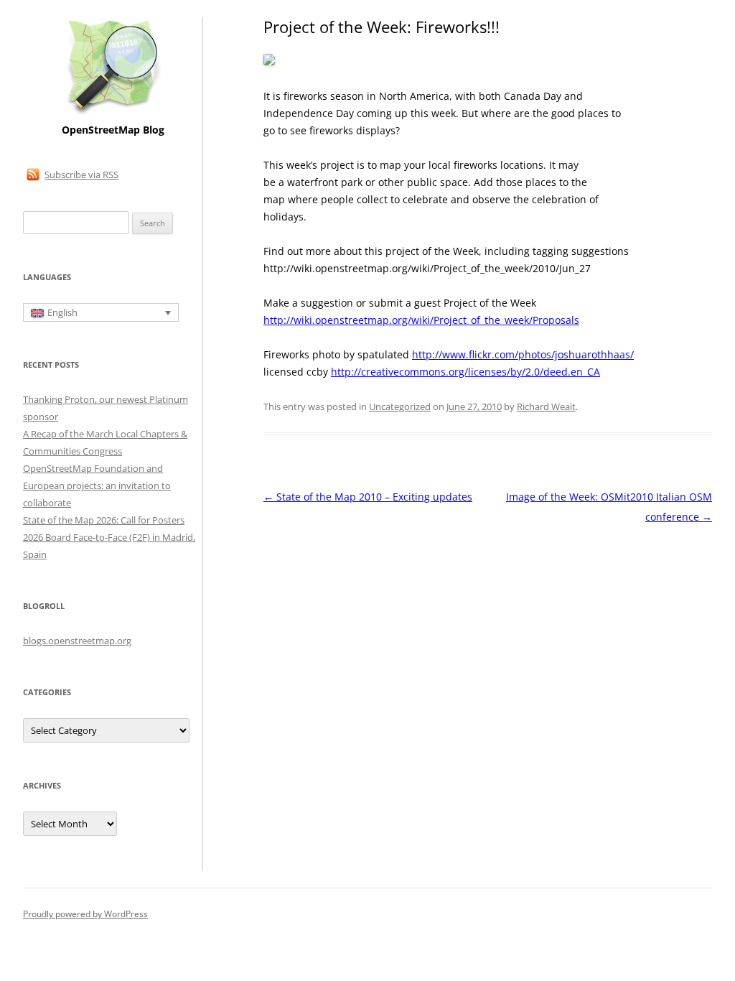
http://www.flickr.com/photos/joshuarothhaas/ (523, 354)
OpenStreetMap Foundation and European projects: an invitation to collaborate (97, 485)
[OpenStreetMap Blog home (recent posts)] (113, 113)
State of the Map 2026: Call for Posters (103, 519)
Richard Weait (546, 406)
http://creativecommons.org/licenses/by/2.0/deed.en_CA (465, 371)
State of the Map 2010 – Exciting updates (367, 496)
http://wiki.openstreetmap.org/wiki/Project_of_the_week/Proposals (421, 320)
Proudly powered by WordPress (85, 914)
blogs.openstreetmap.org (77, 640)
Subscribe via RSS (81, 174)
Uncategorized (400, 406)
